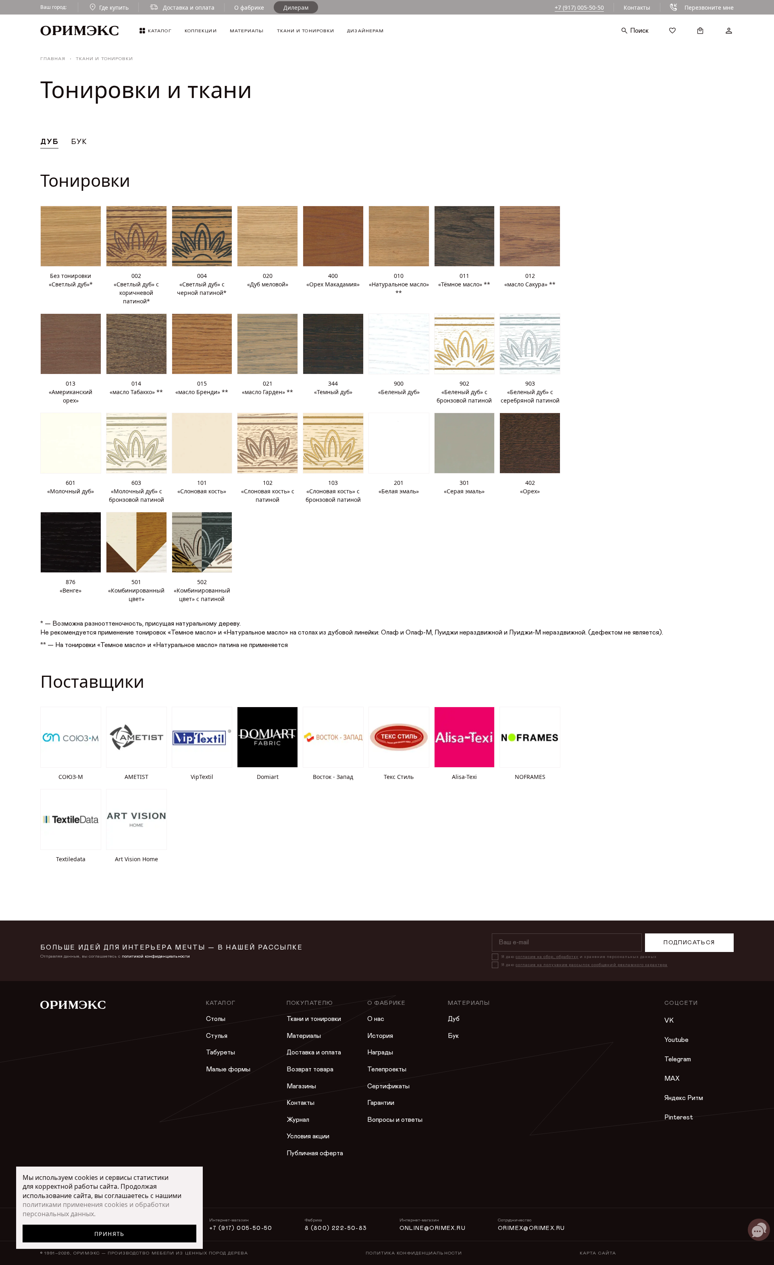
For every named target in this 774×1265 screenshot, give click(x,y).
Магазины (301, 1086)
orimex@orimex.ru (531, 1228)
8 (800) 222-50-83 (336, 1228)
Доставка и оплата (314, 1052)
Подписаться (689, 943)
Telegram (677, 1059)
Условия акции (308, 1136)
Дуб (454, 1019)
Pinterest (678, 1117)
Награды (380, 1052)
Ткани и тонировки (314, 1019)
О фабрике (249, 7)
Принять (109, 1234)
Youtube (676, 1040)
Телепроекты (386, 1069)
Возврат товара (310, 1069)
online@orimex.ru (432, 1228)
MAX (672, 1078)
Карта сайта (598, 1253)
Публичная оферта (315, 1153)
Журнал (298, 1120)
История (380, 1036)
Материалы (304, 1036)
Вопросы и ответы (394, 1120)
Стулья (216, 1036)
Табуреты (220, 1052)
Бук (453, 1036)
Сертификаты (388, 1086)
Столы (215, 1019)
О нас (375, 1019)
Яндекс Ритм (683, 1098)
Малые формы (228, 1069)
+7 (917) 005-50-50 (579, 7)
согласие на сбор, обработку (547, 957)
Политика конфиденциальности (414, 1253)
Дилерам (295, 7)
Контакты (637, 7)
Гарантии (380, 1103)
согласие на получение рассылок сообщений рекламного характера (592, 965)
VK (669, 1020)
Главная (52, 58)
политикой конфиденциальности (156, 956)
